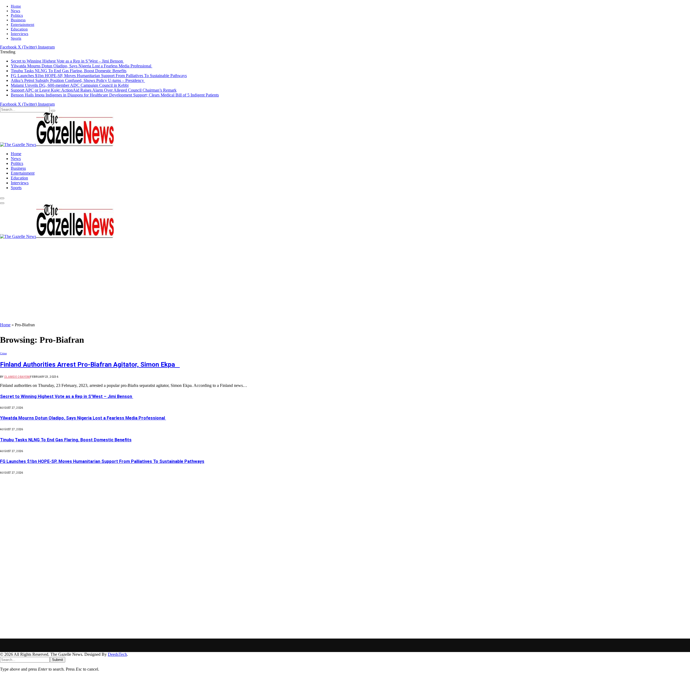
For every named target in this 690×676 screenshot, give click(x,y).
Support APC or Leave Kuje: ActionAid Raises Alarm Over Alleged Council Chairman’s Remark (94, 90)
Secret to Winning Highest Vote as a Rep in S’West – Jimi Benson (67, 61)
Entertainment (22, 24)
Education (19, 29)
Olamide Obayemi (17, 376)
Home (16, 6)
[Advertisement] (345, 282)
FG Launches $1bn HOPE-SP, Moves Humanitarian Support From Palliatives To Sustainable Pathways (99, 75)
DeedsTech (117, 654)
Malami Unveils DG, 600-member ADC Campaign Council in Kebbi (70, 85)
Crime (3, 353)
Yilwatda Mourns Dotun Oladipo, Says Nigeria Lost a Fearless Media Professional (81, 66)
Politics (17, 15)
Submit (57, 660)
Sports (16, 38)
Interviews (19, 34)
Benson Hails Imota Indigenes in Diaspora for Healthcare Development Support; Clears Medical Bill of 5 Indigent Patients (115, 95)
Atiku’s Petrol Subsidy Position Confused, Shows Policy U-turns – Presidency (78, 80)
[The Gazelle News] (57, 144)
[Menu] (2, 198)
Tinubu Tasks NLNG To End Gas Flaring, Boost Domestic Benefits (68, 70)
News (15, 11)
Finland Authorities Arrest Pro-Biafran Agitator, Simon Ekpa (90, 364)
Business (18, 20)
